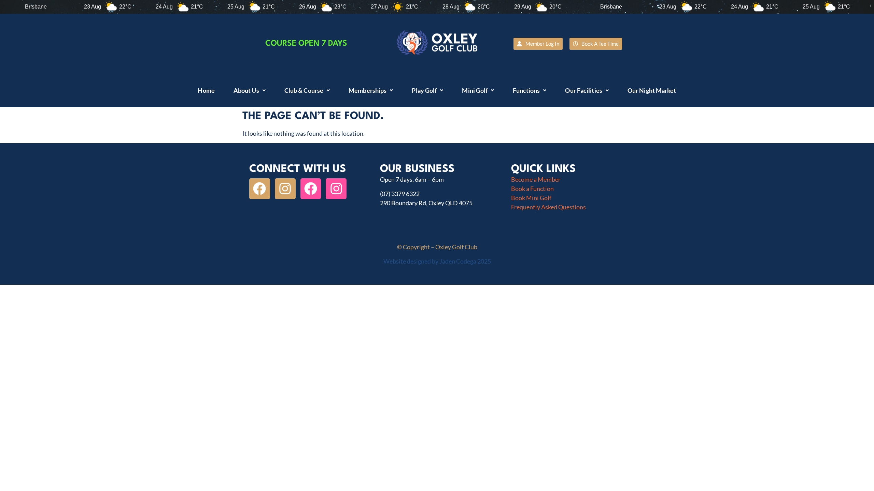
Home (206, 90)
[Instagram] (285, 188)
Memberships (367, 90)
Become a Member (536, 179)
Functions (526, 90)
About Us (246, 90)
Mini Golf (475, 90)
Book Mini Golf (531, 198)
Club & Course (303, 90)
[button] (249, 90)
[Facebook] (259, 188)
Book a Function (532, 188)
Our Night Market (652, 90)
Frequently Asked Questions (548, 207)
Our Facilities (583, 90)
